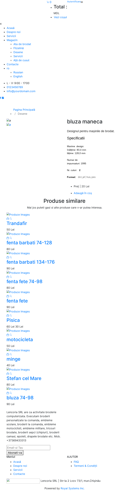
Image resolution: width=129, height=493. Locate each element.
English (18, 76)
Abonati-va (15, 452)
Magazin (12, 40)
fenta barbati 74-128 (29, 242)
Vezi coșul (60, 17)
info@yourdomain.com (21, 91)
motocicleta (20, 339)
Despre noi (13, 32)
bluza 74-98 (20, 398)
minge (13, 359)
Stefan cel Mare (24, 378)
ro (8, 68)
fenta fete (17, 301)
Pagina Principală (24, 109)
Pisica (13, 320)
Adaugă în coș (83, 193)
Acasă (10, 28)
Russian (18, 72)
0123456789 (15, 87)
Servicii (11, 36)
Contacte (12, 64)
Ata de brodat (22, 44)
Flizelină (18, 48)
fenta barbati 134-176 (31, 262)
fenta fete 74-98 (24, 281)
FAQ (76, 461)
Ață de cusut (21, 60)
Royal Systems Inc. (72, 488)
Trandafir (17, 223)
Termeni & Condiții (85, 465)
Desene (18, 52)
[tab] (9, 124)
